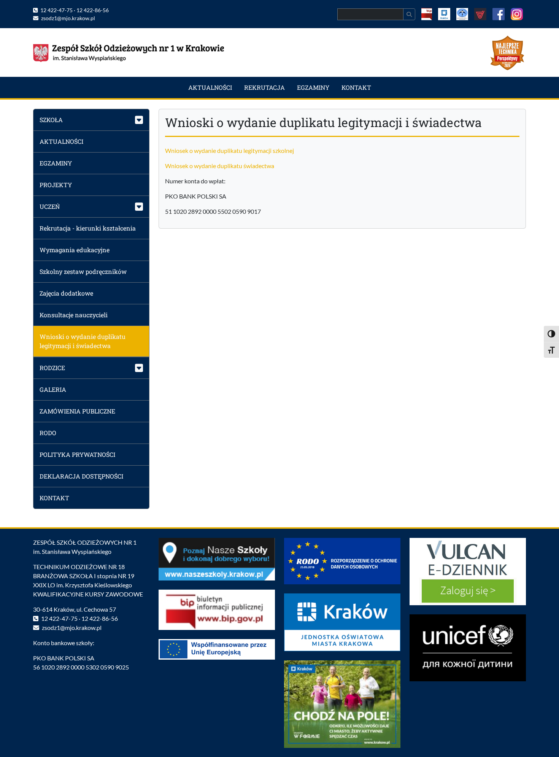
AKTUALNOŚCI (210, 87)
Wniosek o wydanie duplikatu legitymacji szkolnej (229, 150)
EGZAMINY (313, 87)
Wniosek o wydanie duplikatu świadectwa (219, 165)
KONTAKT (356, 87)
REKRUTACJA (264, 87)
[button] (91, 119)
